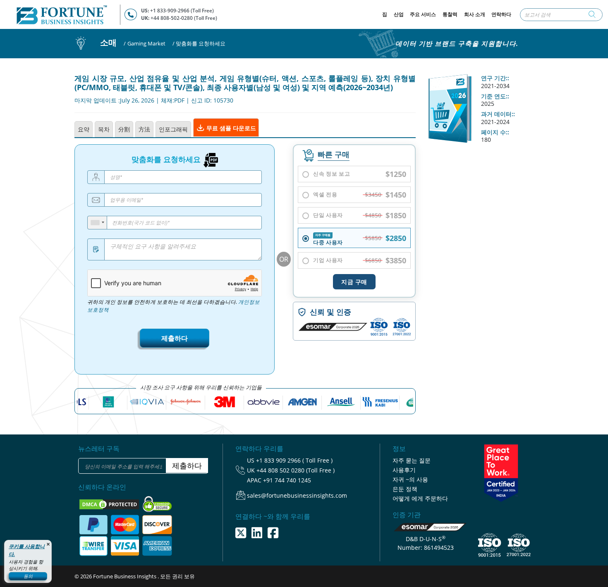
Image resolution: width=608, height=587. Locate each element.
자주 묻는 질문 (412, 460)
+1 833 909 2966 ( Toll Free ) (294, 460)
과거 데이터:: (498, 114)
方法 (144, 129)
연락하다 (501, 14)
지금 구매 (354, 282)
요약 (83, 129)
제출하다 (174, 338)
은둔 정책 (405, 489)
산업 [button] (399, 14)
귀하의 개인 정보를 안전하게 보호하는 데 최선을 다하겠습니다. (173, 305)
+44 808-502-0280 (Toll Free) (184, 17)
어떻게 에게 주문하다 (420, 498)
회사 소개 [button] (474, 14)
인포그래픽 (173, 129)
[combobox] (97, 222)
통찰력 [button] (450, 14)
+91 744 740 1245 (287, 480)
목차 (104, 129)
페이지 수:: (495, 132)
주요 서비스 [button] (423, 14)
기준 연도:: (495, 96)
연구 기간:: (495, 78)
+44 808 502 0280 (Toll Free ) (295, 470)
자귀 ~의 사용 (410, 479)
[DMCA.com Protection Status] (109, 503)
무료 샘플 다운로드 (230, 128)
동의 (28, 576)
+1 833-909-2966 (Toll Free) (182, 10)
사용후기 (404, 470)
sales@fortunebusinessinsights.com (297, 495)
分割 (124, 129)
